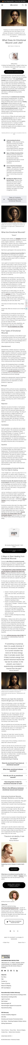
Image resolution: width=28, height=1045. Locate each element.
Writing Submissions (6, 1023)
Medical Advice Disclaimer (14, 1032)
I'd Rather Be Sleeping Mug (14, 71)
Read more (14, 869)
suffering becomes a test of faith (15, 635)
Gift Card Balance (6, 987)
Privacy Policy (13, 1030)
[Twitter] (14, 970)
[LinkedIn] (17, 970)
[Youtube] (5, 970)
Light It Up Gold (5, 999)
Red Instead (4, 1001)
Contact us (4, 981)
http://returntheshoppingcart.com (10, 907)
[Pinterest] (11, 970)
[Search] (22, 5)
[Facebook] (2, 970)
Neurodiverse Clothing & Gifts (9, 997)
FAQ (2, 979)
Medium (21, 875)
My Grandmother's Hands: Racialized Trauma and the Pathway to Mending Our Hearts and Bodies (13, 571)
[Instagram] (8, 970)
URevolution (7, 1039)
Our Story (3, 977)
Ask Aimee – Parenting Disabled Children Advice (13, 1021)
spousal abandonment (14, 371)
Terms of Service (5, 983)
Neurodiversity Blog (6, 1007)
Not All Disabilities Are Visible (15, 326)
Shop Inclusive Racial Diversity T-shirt (14, 551)
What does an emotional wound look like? (15, 921)
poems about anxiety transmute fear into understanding (14, 885)
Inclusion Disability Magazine (8, 1014)
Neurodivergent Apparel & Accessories (11, 1005)
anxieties (8, 294)
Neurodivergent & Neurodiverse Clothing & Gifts (13, 994)
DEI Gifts (3, 1017)
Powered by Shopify (15, 1039)
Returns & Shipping (6, 985)
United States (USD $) (6, 1036)
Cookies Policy (4, 1032)
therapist (18, 238)
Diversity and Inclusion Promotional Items (12, 1019)
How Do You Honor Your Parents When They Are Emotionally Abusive (13, 513)
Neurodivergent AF (6, 1003)
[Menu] (2, 5)
